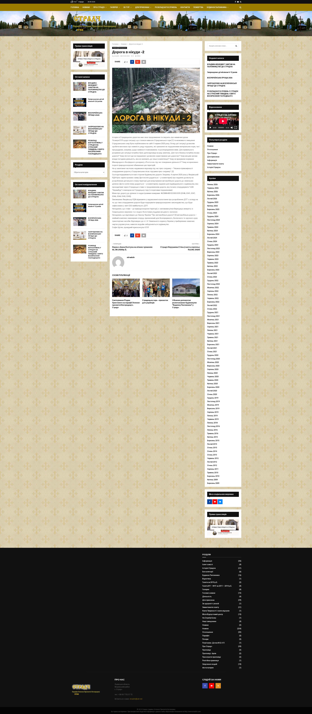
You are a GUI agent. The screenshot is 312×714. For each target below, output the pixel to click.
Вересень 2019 (213, 408)
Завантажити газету (215, 164)
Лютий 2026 (212, 199)
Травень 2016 (212, 433)
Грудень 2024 (212, 216)
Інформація (212, 160)
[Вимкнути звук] (232, 127)
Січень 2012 (212, 465)
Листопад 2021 (213, 316)
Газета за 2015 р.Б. (210, 582)
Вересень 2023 (213, 252)
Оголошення (122, 48)
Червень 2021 (213, 334)
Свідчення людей (209, 664)
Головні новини (208, 593)
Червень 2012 (213, 458)
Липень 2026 (212, 184)
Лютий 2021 (212, 348)
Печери (205, 639)
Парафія (205, 636)
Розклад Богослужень (166, 7)
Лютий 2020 (212, 391)
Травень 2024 (212, 227)
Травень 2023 (212, 263)
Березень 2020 (213, 387)
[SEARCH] (236, 46)
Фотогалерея (208, 668)
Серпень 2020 (212, 369)
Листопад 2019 (213, 401)
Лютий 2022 (212, 305)
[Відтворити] (210, 127)
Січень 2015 (212, 448)
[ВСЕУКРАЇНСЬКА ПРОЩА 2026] (79, 116)
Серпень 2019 (212, 412)
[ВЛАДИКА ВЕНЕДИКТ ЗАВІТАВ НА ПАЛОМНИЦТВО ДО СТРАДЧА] (79, 86)
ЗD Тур (126, 7)
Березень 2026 (213, 195)
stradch (116, 56)
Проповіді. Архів (209, 653)
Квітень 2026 (212, 192)
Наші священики (209, 621)
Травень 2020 (212, 380)
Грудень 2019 (212, 398)
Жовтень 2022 (213, 288)
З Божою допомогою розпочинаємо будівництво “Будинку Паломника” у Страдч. (184, 304)
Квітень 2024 (212, 231)
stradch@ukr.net (136, 699)
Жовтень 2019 (213, 405)
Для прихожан (142, 7)
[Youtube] (211, 685)
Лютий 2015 (212, 444)
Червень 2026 (213, 188)
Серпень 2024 (212, 224)
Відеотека (206, 579)
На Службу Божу (209, 618)
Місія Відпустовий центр (212, 614)
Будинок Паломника (216, 7)
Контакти (185, 7)
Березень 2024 (213, 234)
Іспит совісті (207, 564)
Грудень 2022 (212, 281)
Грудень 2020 (212, 355)
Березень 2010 (213, 476)
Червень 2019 (213, 419)
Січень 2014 (212, 451)
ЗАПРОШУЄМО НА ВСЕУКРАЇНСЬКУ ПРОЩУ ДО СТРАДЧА (96, 130)
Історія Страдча (213, 167)
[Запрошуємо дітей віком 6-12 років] (79, 102)
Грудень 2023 (212, 245)
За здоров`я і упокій (210, 604)
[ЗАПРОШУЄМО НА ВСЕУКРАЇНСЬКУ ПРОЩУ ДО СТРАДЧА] (79, 130)
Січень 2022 (212, 309)
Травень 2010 (212, 473)
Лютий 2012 (212, 462)
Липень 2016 (212, 430)
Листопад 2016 (213, 426)
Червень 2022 (213, 298)
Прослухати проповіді (211, 657)
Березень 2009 (213, 483)
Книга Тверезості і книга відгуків (215, 611)
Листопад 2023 (213, 248)
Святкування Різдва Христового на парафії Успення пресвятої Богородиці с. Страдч (126, 304)
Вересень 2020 (213, 366)
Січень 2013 (212, 455)
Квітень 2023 (212, 266)
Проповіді (206, 650)
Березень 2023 (213, 270)
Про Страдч (99, 7)
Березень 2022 (213, 302)
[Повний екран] (235, 127)
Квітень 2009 (212, 480)
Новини (86, 7)
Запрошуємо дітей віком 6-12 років (96, 100)
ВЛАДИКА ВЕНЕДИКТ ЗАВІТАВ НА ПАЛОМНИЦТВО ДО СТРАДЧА (96, 87)
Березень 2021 (213, 344)
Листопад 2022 (213, 284)
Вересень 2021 (213, 323)
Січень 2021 (212, 352)
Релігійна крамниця (210, 660)
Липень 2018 (212, 423)
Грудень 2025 (212, 202)
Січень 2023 (212, 277)
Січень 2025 (212, 213)
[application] (223, 121)
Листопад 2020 (213, 359)
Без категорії (207, 572)
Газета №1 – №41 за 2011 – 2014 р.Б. (217, 586)
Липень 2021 (212, 330)
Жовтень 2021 (213, 320)
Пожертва (198, 7)
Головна (75, 7)
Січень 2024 (212, 241)
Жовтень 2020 (213, 362)
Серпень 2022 (212, 291)
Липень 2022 (212, 295)
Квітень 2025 (212, 206)
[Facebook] (205, 685)
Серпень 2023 (212, 256)
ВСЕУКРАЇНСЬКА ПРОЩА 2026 (95, 114)
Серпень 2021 (212, 327)
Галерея (114, 7)
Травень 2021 (212, 337)
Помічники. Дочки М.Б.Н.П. (213, 643)
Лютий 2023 (212, 273)
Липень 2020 (212, 373)
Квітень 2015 (212, 437)
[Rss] (218, 685)
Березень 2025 (213, 209)
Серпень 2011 (212, 469)
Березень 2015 (213, 441)
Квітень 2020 (212, 384)
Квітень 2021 (212, 341)
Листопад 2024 (213, 220)
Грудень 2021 (212, 312)
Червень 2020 (213, 377)
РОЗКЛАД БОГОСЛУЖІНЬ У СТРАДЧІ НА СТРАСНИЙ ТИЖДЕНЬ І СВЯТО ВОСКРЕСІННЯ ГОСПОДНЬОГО (96, 147)
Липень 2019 (212, 416)
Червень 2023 (213, 259)
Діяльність (207, 596)
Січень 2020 (212, 394)
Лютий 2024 (212, 238)
